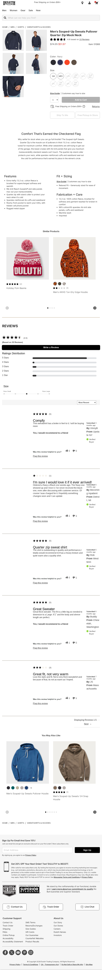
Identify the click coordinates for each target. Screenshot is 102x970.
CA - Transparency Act (50, 964)
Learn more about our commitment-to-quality (72, 889)
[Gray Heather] (22, 787)
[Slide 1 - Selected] (47, 308)
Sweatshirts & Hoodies (39, 27)
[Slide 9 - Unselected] (54, 812)
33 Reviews (84, 39)
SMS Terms (30, 922)
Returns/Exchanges (34, 925)
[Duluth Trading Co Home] (9, 3)
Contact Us (7, 922)
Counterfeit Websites (35, 938)
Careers (57, 929)
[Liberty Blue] (26, 787)
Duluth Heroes (60, 932)
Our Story (58, 922)
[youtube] (18, 952)
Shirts (21, 27)
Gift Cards (30, 932)
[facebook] (5, 952)
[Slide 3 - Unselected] (49, 308)
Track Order (8, 925)
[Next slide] (95, 308)
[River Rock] (55, 787)
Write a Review (51, 347)
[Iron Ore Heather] (59, 283)
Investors (58, 935)
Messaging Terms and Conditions (67, 877)
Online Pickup (9, 935)
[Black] (8, 787)
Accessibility (8, 938)
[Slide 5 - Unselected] (52, 308)
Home (5, 27)
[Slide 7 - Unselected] (54, 308)
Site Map (89, 964)
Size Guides (31, 929)
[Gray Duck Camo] (64, 283)
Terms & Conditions (30, 964)
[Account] (90, 3)
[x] (11, 952)
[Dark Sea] (12, 787)
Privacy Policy (30, 855)
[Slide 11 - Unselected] (56, 812)
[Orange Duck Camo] (55, 283)
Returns (96, 106)
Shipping (6, 929)
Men (12, 27)
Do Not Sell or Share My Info (72, 964)
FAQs (5, 932)
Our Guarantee (32, 935)
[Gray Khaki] (17, 787)
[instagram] (30, 952)
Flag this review (40, 456)
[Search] (5, 18)
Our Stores (58, 925)
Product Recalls (32, 941)
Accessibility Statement (13, 941)
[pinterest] (24, 952)
